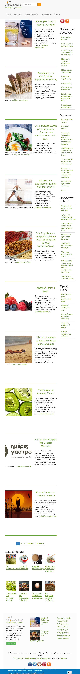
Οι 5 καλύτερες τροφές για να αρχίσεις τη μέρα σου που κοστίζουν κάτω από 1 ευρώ (46, 132)
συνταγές (64, 658)
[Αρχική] (14, 5)
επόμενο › (30, 543)
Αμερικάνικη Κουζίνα (64, 618)
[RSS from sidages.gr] (67, 21)
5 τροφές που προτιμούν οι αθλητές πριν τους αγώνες (45, 183)
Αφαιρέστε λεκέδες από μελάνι (65, 325)
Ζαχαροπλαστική (31, 14)
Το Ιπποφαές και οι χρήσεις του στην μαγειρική (67, 162)
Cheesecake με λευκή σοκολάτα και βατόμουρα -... (67, 52)
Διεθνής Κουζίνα (62, 624)
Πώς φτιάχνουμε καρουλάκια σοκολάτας (67, 316)
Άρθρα (56, 14)
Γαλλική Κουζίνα (62, 621)
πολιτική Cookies (29, 658)
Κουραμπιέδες (66, 83)
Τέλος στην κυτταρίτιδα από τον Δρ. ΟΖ (66, 254)
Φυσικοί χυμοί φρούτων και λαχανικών (66, 184)
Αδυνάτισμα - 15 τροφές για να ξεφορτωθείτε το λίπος (46, 76)
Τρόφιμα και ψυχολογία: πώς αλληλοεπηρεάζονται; (68, 217)
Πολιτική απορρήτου (43, 658)
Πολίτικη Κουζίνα (63, 638)
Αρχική (8, 14)
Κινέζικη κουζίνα (62, 633)
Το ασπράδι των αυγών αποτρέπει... (37, 595)
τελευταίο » (40, 543)
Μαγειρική (17, 14)
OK (69, 672)
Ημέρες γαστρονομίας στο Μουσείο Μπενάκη (45, 442)
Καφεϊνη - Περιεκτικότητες (39, 567)
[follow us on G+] (62, 21)
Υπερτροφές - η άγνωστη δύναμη (11, 596)
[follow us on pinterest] (39, 664)
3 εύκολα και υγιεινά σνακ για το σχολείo (66, 245)
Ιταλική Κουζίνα (62, 630)
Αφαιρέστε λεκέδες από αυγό (65, 308)
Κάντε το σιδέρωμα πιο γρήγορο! (66, 334)
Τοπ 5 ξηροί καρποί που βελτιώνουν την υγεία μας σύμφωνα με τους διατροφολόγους (46, 239)
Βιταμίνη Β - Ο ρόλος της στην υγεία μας (66, 208)
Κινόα (63, 190)
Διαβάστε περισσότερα (19, 100)
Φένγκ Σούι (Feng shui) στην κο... (50, 568)
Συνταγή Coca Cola (23, 567)
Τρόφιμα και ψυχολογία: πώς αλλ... (24, 596)
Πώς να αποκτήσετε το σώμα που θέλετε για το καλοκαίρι (46, 340)
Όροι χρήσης (17, 658)
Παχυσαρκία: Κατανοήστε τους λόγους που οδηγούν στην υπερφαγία (67, 172)
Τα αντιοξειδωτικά (12, 567)
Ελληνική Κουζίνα (63, 627)
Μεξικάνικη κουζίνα (63, 635)
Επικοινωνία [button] (11, 643)
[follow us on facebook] (30, 664)
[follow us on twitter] (34, 664)
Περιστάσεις (45, 14)
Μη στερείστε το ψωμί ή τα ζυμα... (49, 596)
